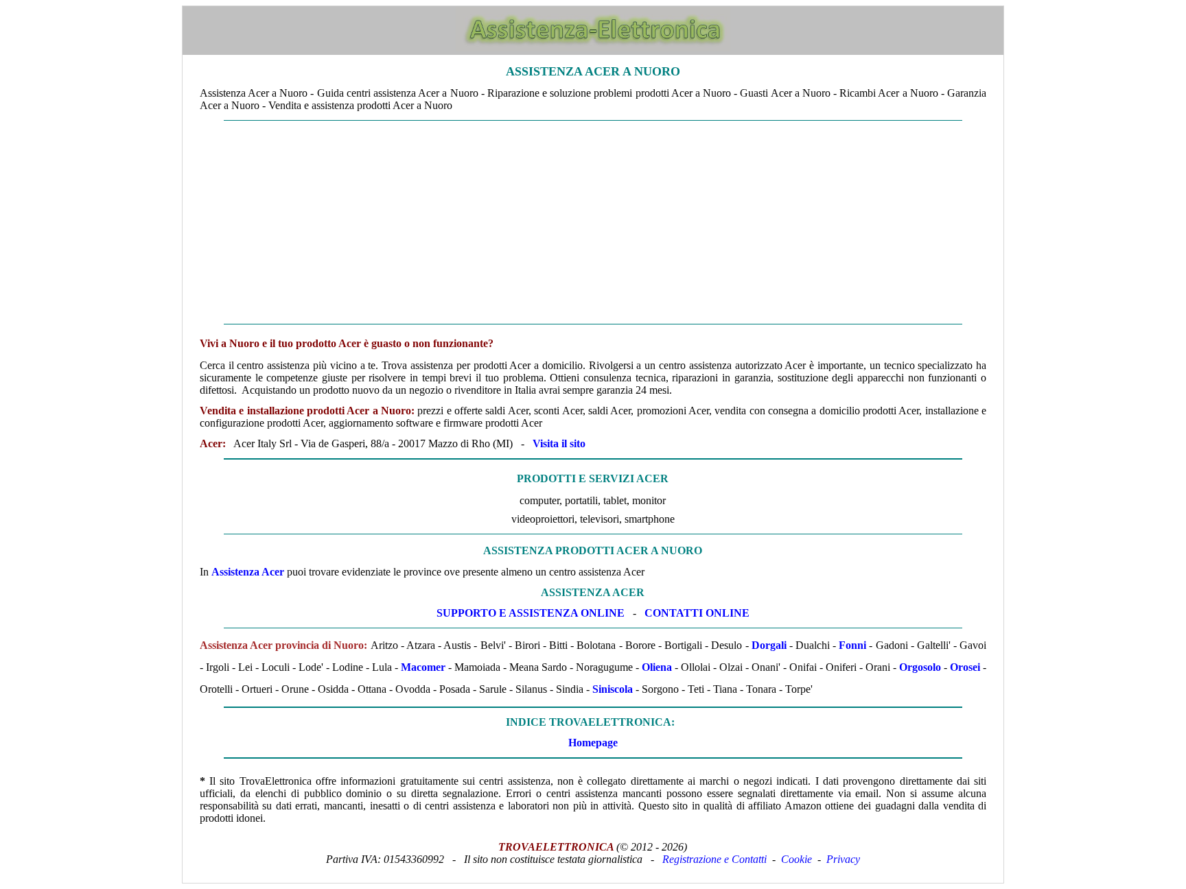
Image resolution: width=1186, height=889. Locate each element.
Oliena (657, 667)
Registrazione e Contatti (714, 859)
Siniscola (612, 689)
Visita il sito (559, 443)
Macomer (423, 667)
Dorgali (769, 645)
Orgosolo (920, 667)
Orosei (965, 667)
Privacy (843, 859)
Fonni (852, 645)
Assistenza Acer (247, 572)
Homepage (593, 742)
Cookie (796, 859)
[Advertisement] (593, 222)
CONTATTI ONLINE (696, 613)
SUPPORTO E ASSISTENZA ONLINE (531, 613)
